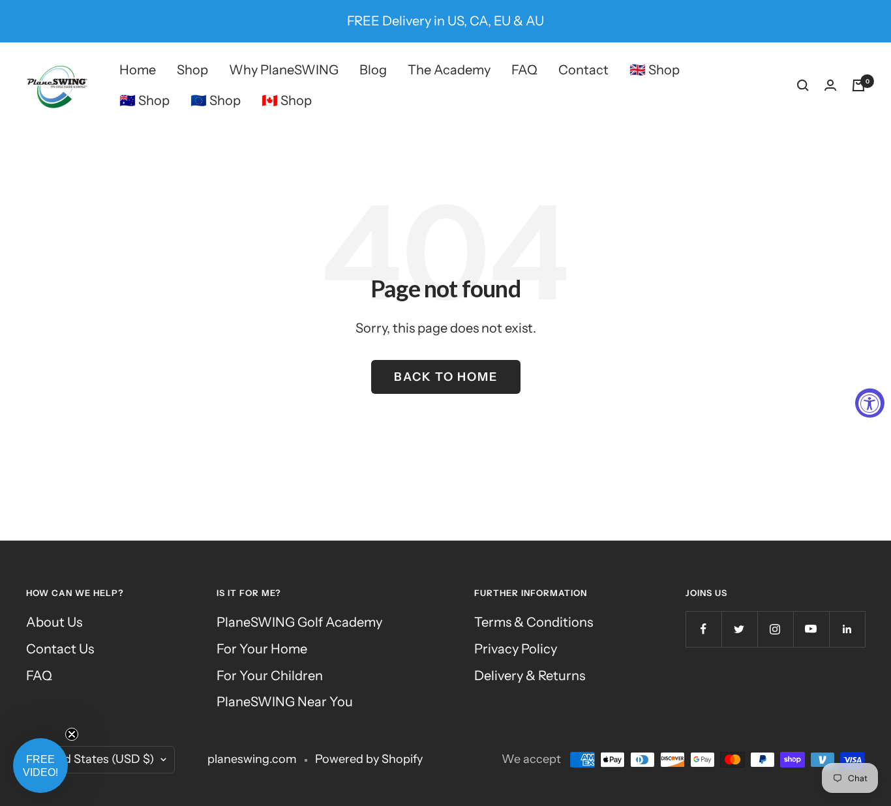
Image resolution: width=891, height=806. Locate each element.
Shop (192, 70)
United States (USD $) (94, 759)
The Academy (449, 70)
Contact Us (60, 649)
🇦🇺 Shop (144, 100)
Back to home (446, 377)
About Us (54, 622)
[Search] (803, 85)
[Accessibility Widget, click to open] (869, 403)
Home (137, 70)
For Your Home (262, 649)
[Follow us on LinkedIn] (847, 629)
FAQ (524, 70)
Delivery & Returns (529, 675)
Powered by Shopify (369, 759)
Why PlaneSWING (284, 70)
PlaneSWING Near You (285, 701)
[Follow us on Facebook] (703, 629)
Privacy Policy (515, 649)
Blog (373, 70)
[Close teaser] (71, 734)
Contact (583, 70)
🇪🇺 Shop (215, 100)
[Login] (830, 85)
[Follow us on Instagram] (775, 629)
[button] (40, 765)
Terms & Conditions (533, 622)
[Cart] (858, 85)
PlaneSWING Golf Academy (299, 622)
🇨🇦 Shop (287, 100)
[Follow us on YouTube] (811, 629)
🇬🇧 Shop (654, 70)
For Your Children (270, 675)
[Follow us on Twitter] (739, 629)
